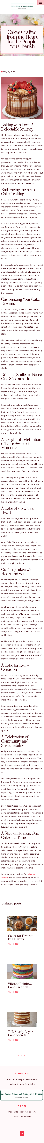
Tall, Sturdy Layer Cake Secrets (20, 1033)
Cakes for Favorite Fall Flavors (20, 937)
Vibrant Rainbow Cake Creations (20, 985)
